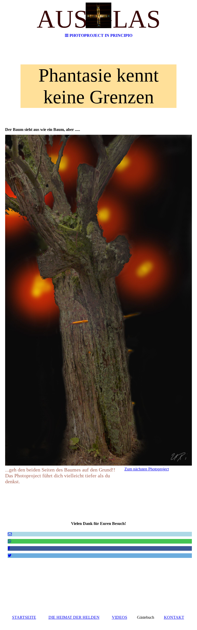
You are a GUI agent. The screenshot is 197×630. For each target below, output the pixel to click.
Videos (119, 617)
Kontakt (174, 617)
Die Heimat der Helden (74, 617)
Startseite (24, 617)
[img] (98, 15)
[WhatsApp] (9, 541)
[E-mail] (10, 534)
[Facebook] (9, 548)
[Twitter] (10, 555)
